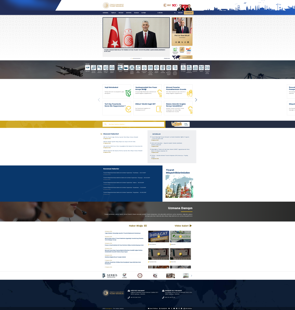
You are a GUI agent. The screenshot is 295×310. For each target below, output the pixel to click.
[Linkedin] (188, 42)
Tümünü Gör (167, 58)
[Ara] (175, 13)
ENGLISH (180, 12)
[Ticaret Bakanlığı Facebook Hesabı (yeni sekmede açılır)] (177, 308)
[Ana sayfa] (113, 5)
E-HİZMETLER (188, 12)
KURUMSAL (105, 12)
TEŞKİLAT (113, 12)
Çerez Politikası (153, 308)
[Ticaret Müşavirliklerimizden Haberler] (179, 186)
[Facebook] (179, 42)
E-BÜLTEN (160, 12)
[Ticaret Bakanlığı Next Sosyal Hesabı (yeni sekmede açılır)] (169, 308)
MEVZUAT (121, 12)
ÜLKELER (136, 12)
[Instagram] (185, 42)
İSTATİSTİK (128, 12)
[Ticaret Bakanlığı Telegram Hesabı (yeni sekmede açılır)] (181, 308)
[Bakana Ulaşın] (176, 42)
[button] (131, 58)
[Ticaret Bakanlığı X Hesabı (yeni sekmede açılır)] (171, 308)
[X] (182, 42)
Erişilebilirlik (163, 308)
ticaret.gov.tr (108, 308)
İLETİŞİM (143, 12)
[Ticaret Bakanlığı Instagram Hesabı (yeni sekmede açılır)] (179, 308)
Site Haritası (188, 308)
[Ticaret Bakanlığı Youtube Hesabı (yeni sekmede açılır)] (174, 308)
